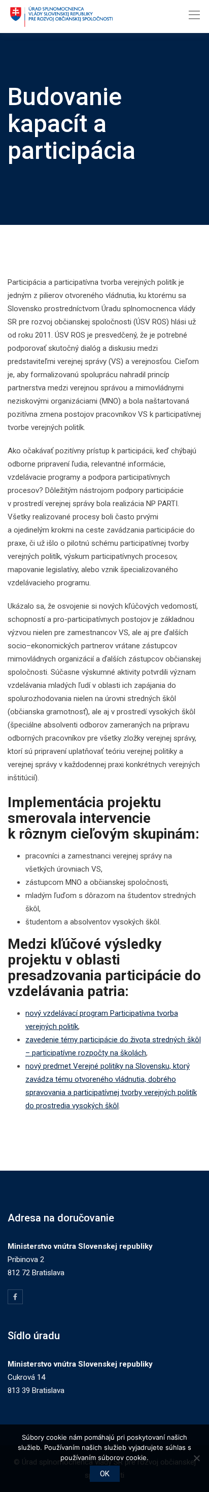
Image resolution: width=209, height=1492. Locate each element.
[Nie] (196, 1458)
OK (105, 1473)
